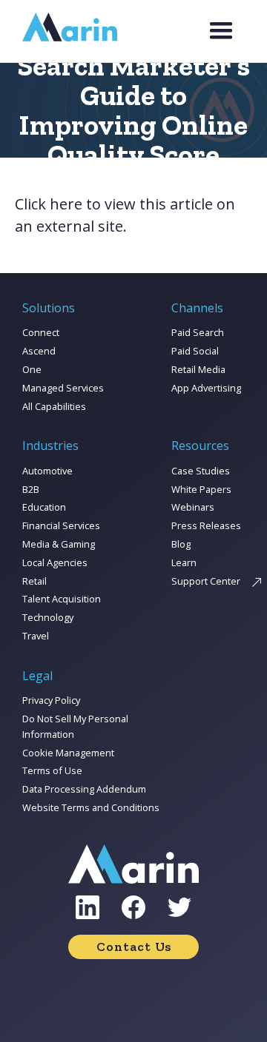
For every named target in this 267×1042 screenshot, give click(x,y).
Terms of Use (52, 770)
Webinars (192, 507)
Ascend (39, 350)
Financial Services (61, 525)
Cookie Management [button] (68, 752)
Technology (47, 617)
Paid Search (197, 332)
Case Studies (200, 470)
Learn (184, 562)
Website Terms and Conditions (90, 807)
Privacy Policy (51, 700)
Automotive (47, 470)
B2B (30, 489)
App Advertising (206, 387)
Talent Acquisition (61, 598)
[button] (221, 31)
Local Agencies (55, 562)
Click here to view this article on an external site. (125, 215)
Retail (34, 581)
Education (44, 507)
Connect (40, 332)
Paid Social (195, 350)
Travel (35, 635)
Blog (181, 544)
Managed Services (63, 387)
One (32, 369)
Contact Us (133, 946)
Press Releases (206, 525)
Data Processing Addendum (84, 789)
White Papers (201, 489)
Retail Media (198, 369)
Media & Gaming (58, 544)
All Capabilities (54, 406)
